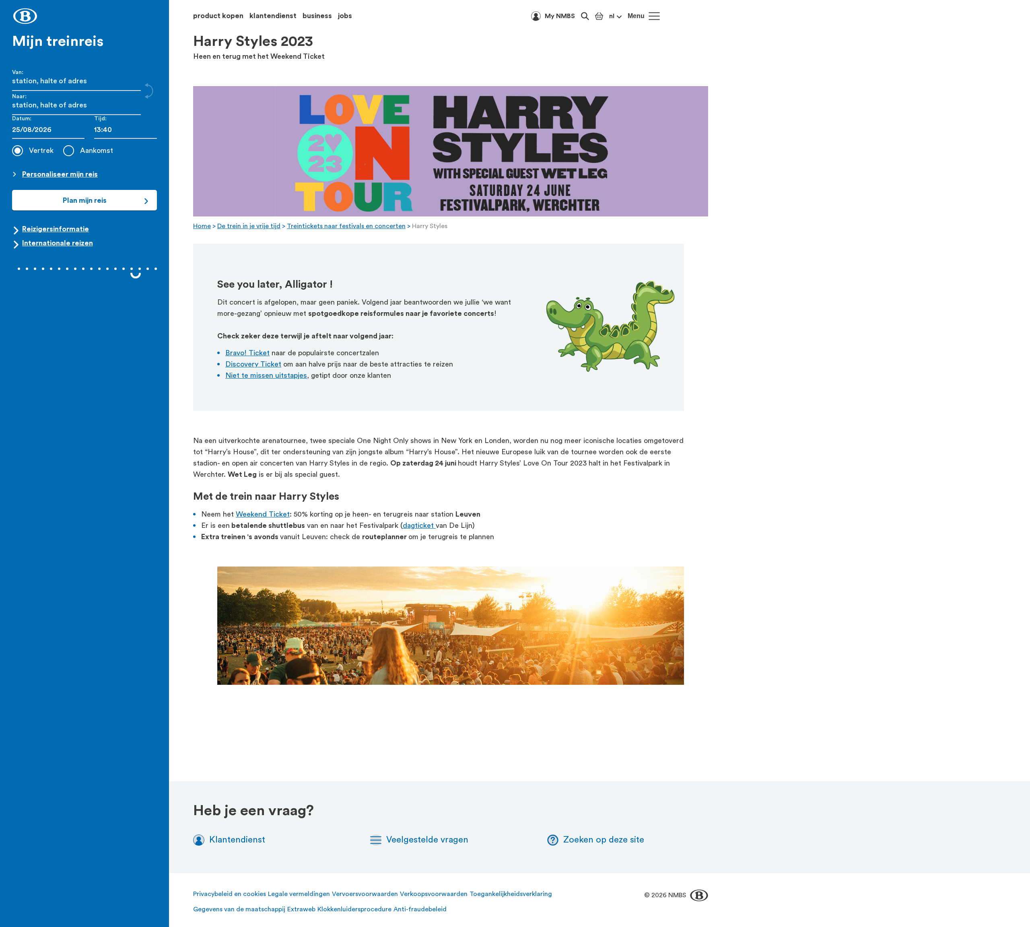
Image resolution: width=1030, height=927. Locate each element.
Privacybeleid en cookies (229, 894)
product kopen (218, 15)
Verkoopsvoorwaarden (434, 894)
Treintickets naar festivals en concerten (346, 226)
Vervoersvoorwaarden (365, 894)
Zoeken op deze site (603, 839)
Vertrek (41, 150)
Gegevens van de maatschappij (239, 909)
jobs (345, 15)
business (317, 15)
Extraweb (301, 909)
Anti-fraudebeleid (420, 909)
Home (202, 226)
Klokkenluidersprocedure (354, 909)
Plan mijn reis (85, 200)
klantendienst (273, 15)
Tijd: (100, 119)
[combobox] (125, 130)
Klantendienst (237, 839)
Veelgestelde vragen (427, 839)
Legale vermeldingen (299, 894)
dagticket (419, 525)
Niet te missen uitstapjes (266, 375)
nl (611, 16)
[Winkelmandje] (599, 16)
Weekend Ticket (263, 514)
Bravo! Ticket (247, 352)
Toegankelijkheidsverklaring (511, 894)
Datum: (21, 119)
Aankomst (96, 150)
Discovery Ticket (253, 364)
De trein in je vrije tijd (248, 226)
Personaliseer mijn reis (60, 174)
